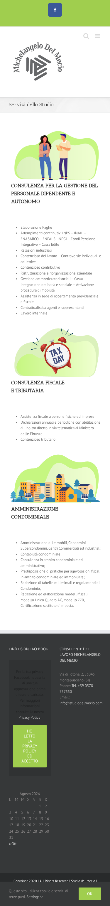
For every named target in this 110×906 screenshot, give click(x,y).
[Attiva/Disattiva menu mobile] (98, 36)
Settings (33, 896)
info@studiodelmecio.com (81, 702)
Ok (90, 893)
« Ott (12, 843)
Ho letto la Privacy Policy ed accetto (29, 746)
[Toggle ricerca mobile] (86, 36)
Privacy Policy (29, 717)
